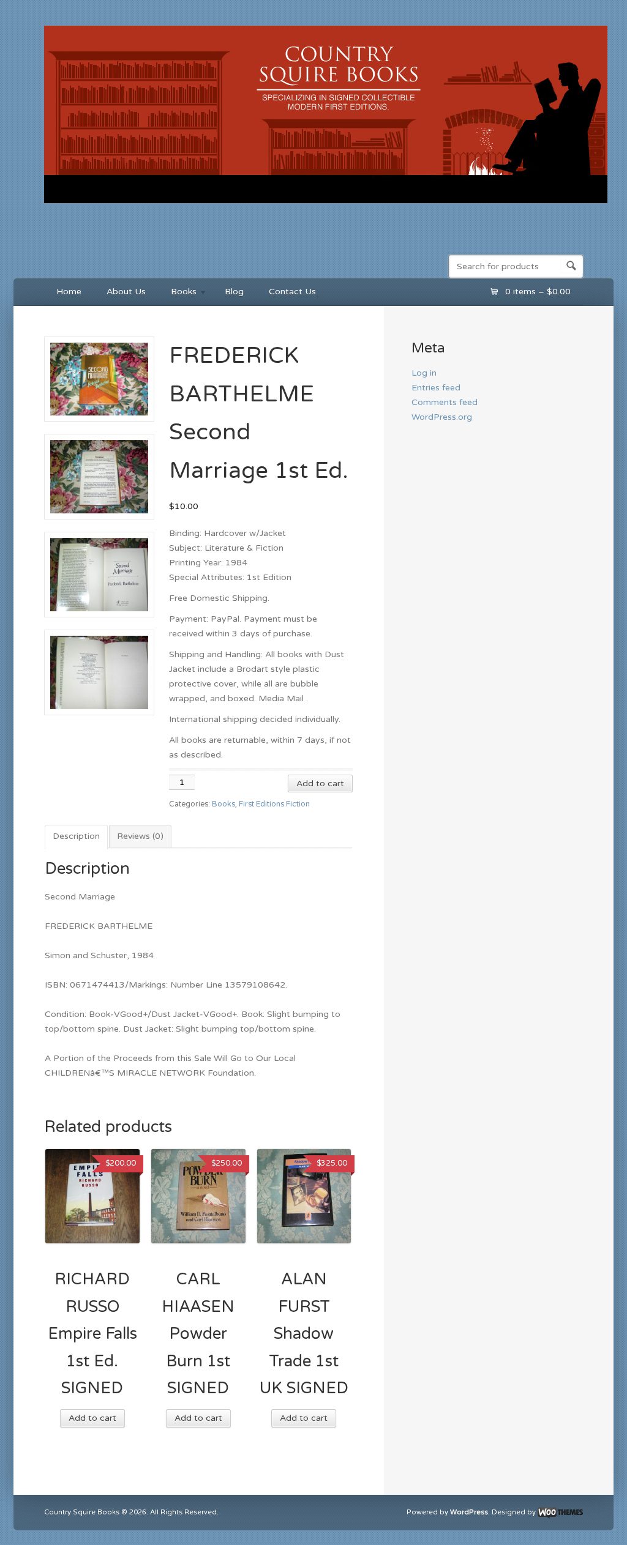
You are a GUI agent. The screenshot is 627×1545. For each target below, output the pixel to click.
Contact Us (292, 291)
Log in (424, 373)
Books (178, 293)
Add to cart (320, 783)
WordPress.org (441, 417)
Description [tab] (76, 836)
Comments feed (444, 402)
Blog (234, 291)
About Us (126, 291)
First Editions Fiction (274, 804)
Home (68, 291)
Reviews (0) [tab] (140, 836)
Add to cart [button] (92, 1418)
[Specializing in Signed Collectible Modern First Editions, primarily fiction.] (325, 205)
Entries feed (435, 387)
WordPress (469, 1513)
